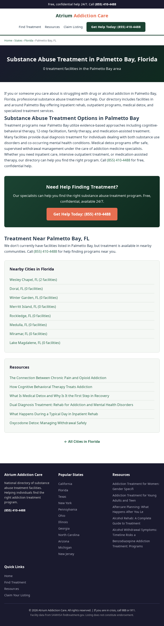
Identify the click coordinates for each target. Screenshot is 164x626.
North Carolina (68, 535)
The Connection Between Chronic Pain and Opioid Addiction (58, 377)
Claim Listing (73, 27)
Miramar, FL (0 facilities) (28, 333)
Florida (28, 40)
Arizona (63, 541)
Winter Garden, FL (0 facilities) (34, 297)
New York (65, 503)
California (65, 484)
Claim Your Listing (17, 595)
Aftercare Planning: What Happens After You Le (131, 509)
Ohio (61, 516)
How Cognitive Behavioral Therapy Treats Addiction (51, 386)
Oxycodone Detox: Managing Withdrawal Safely (48, 423)
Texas (62, 497)
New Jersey (66, 554)
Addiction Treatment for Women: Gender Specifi (136, 486)
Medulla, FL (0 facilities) (28, 324)
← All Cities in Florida (82, 441)
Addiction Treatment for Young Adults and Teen (135, 497)
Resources (52, 27)
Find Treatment (30, 27)
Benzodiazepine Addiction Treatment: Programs (131, 543)
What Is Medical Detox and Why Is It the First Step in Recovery (59, 395)
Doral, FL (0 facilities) (26, 288)
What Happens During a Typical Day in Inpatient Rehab (54, 414)
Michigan (65, 547)
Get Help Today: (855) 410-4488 (116, 27)
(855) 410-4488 (105, 4)
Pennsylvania (67, 509)
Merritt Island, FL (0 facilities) (33, 306)
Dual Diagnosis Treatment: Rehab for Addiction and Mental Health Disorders (71, 404)
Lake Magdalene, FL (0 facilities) (35, 342)
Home (8, 40)
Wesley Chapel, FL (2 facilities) (33, 279)
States (18, 40)
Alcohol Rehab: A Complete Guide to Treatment (132, 520)
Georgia (64, 528)
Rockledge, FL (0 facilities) (30, 315)
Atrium (82, 15)
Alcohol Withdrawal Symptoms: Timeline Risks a (135, 532)
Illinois (63, 522)
